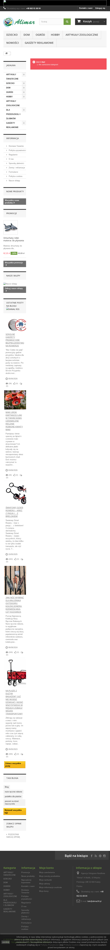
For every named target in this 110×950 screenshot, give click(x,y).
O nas (11, 159)
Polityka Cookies (71, 945)
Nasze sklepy (14, 181)
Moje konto (46, 868)
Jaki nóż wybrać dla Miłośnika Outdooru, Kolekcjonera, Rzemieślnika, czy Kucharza (15, 604)
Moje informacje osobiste (50, 887)
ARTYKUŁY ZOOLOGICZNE (82, 34)
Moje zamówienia (47, 872)
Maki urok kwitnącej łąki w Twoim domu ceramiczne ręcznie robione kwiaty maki (14, 421)
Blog (7, 787)
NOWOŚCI (12, 42)
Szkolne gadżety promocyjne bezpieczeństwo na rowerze (15, 340)
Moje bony (44, 891)
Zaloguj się (100, 8)
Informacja (12, 138)
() (16, 384)
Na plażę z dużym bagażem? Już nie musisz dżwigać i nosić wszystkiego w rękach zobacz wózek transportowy (14, 702)
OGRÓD (40, 34)
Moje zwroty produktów (49, 876)
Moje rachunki (45, 880)
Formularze (13, 172)
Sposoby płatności (16, 163)
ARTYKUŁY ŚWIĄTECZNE (12, 76)
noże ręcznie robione (13, 792)
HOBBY (55, 34)
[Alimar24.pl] (19, 22)
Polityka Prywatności (49, 945)
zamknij (5, 942)
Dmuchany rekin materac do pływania (13, 239)
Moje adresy (44, 884)
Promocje (11, 213)
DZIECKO (12, 34)
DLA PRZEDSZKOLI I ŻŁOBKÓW (13, 114)
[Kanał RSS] (12, 309)
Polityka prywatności (17, 150)
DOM (26, 34)
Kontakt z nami (86, 8)
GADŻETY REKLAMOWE (39, 42)
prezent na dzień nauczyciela (12, 802)
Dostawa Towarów (16, 146)
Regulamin (12, 155)
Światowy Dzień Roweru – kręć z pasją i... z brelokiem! (14, 511)
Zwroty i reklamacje (16, 168)
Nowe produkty (15, 191)
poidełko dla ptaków (13, 796)
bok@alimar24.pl (94, 901)
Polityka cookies (15, 176)
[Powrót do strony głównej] (6, 53)
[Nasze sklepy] (14, 284)
